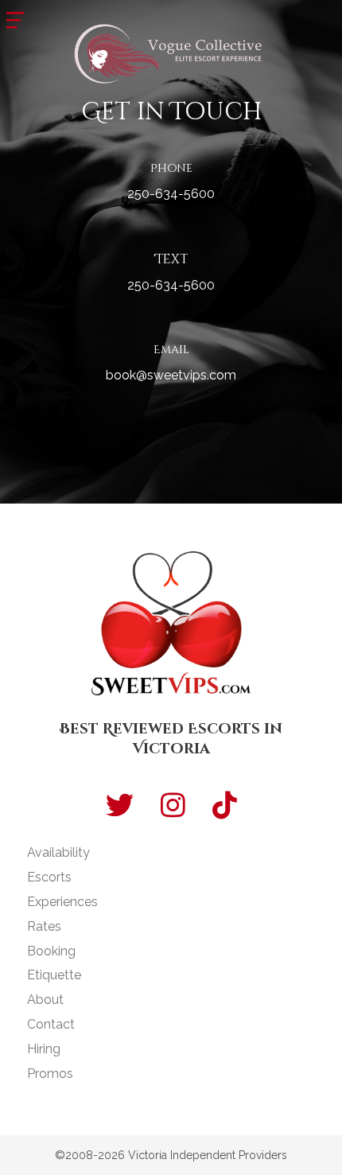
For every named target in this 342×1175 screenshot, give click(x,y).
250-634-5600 (171, 193)
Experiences (62, 901)
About (45, 999)
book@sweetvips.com (171, 375)
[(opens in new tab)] (171, 52)
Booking (51, 951)
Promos (50, 1073)
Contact (51, 1024)
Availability (58, 852)
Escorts (49, 877)
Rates (44, 926)
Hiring (43, 1048)
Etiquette (54, 974)
